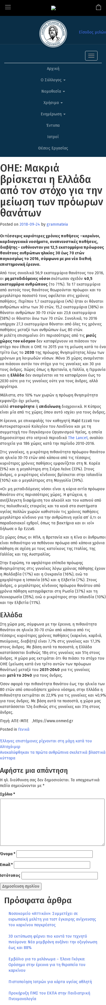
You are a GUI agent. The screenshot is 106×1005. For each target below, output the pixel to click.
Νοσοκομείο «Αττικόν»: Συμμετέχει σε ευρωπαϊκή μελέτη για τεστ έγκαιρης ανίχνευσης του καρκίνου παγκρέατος (52, 919)
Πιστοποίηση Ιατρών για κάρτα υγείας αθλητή (50, 981)
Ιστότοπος (10, 875)
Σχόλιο (7, 794)
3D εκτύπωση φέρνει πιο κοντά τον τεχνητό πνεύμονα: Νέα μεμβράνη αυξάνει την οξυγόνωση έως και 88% (52, 942)
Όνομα (7, 854)
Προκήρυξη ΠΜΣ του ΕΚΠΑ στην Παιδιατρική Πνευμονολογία (49, 996)
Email (6, 864)
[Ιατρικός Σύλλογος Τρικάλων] (53, 7)
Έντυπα (53, 125)
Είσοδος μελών (92, 32)
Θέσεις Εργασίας (53, 148)
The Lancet (78, 437)
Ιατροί (53, 136)
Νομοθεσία (51, 91)
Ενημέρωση (52, 114)
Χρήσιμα (52, 102)
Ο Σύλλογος (52, 80)
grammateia (57, 224)
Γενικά (23, 729)
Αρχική (53, 68)
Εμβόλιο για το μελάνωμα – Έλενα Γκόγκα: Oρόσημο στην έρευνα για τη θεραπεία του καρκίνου (46, 965)
